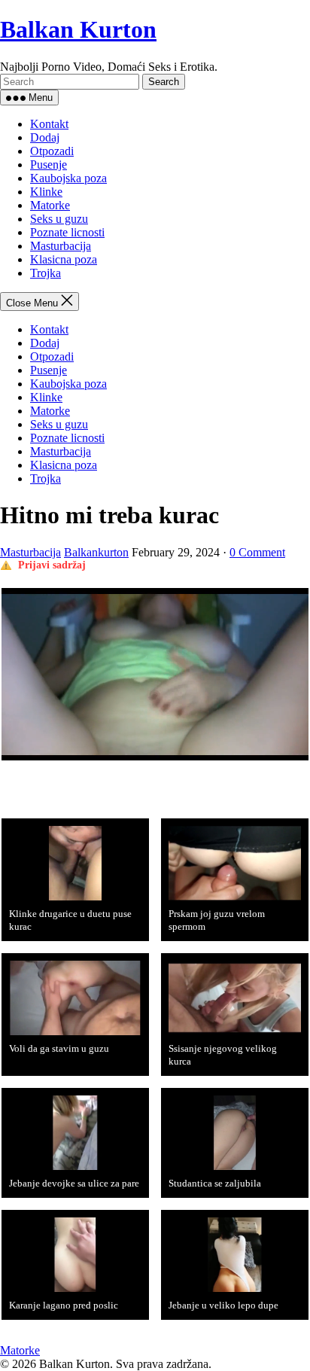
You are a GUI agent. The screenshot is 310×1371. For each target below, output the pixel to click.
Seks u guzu (59, 218)
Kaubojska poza (68, 178)
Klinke (46, 191)
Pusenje (48, 164)
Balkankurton (96, 552)
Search (163, 81)
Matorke (50, 205)
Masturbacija (60, 245)
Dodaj (44, 137)
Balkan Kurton (78, 29)
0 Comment (257, 552)
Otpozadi (52, 151)
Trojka (45, 273)
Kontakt (49, 123)
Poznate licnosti (67, 232)
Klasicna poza (63, 259)
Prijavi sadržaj (52, 565)
